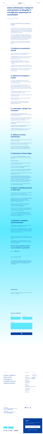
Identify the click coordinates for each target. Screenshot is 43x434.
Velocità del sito (14, 263)
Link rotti (21, 262)
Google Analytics (24, 261)
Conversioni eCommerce (22, 260)
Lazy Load (17, 262)
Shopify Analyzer (26, 262)
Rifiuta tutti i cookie (32, 429)
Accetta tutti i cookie (33, 426)
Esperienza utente (17, 261)
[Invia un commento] (21, 333)
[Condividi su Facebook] (16, 251)
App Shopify (14, 260)
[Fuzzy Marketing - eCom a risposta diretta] (21, 3)
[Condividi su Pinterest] (19, 251)
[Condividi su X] (17, 251)
